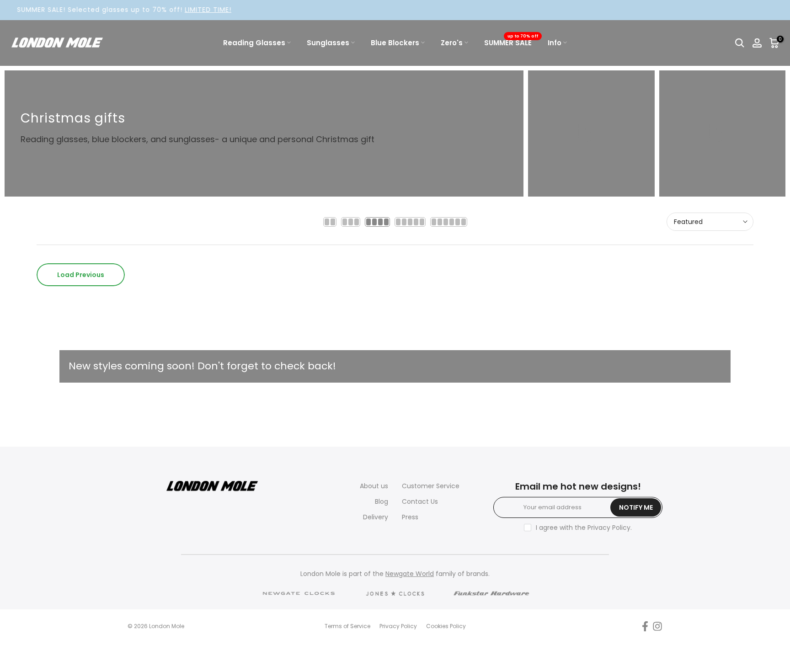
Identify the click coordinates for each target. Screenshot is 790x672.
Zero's (452, 43)
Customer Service (430, 486)
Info (554, 43)
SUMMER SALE (511, 42)
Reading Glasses (254, 43)
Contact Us (420, 501)
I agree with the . (584, 527)
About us (374, 486)
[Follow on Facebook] (645, 627)
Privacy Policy (608, 527)
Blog (381, 501)
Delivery (375, 517)
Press (410, 517)
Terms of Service (347, 626)
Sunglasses (328, 43)
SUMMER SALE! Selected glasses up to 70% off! (108, 9)
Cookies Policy (446, 626)
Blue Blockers (395, 43)
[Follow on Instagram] (657, 627)
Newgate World (409, 573)
